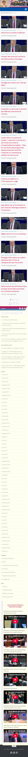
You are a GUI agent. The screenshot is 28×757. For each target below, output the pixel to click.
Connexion (4, 586)
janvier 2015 (5, 534)
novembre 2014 (6, 541)
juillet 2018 (5, 399)
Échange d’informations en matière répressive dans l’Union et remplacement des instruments (13, 260)
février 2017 (5, 454)
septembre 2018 (6, 395)
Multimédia (5, 569)
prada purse (5, 362)
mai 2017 (4, 444)
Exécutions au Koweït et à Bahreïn (13, 33)
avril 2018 (4, 409)
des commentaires (7, 593)
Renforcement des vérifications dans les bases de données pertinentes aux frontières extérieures (14, 288)
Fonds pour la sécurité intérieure (9, 320)
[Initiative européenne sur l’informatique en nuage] (14, 168)
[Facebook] (20, 308)
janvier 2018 (5, 419)
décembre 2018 (6, 385)
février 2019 (5, 378)
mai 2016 (4, 482)
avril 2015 (4, 523)
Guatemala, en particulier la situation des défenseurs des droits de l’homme (14, 111)
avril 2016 (4, 485)
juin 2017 (4, 440)
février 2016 (5, 492)
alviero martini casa (6, 365)
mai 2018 (4, 406)
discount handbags (6, 357)
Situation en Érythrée (19, 348)
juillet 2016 (5, 475)
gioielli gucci (5, 351)
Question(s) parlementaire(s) (9, 575)
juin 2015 (4, 516)
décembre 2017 (6, 423)
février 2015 (5, 530)
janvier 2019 (5, 381)
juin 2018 (4, 402)
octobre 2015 (5, 506)
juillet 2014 (5, 551)
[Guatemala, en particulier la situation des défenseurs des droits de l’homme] (14, 98)
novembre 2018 (6, 388)
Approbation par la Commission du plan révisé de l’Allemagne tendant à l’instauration (13, 207)
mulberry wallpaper (6, 348)
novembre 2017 (6, 426)
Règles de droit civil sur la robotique (13, 234)
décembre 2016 (6, 461)
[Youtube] (25, 308)
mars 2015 (4, 527)
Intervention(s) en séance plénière (8, 30)
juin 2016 (4, 478)
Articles (4, 562)
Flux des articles (7, 590)
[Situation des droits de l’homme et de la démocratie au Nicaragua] (14, 46)
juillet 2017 (5, 437)
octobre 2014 (5, 544)
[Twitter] (22, 308)
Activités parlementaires (8, 558)
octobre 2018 (5, 392)
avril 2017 (4, 447)
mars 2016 (4, 489)
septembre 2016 (6, 471)
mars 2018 (4, 412)
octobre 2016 (5, 468)
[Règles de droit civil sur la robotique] (14, 223)
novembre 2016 (6, 464)
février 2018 (5, 416)
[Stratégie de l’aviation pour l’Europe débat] (14, 72)
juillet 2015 (5, 513)
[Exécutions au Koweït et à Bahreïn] (14, 22)
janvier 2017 (5, 457)
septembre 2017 (6, 433)
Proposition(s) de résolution (8, 572)
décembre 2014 (6, 537)
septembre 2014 (6, 547)
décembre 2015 (6, 499)
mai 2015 (4, 520)
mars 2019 (4, 374)
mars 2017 (4, 451)
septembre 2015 (6, 509)
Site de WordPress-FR (7, 597)
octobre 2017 (5, 430)
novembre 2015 (6, 502)
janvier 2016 (5, 496)
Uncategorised (5, 579)
